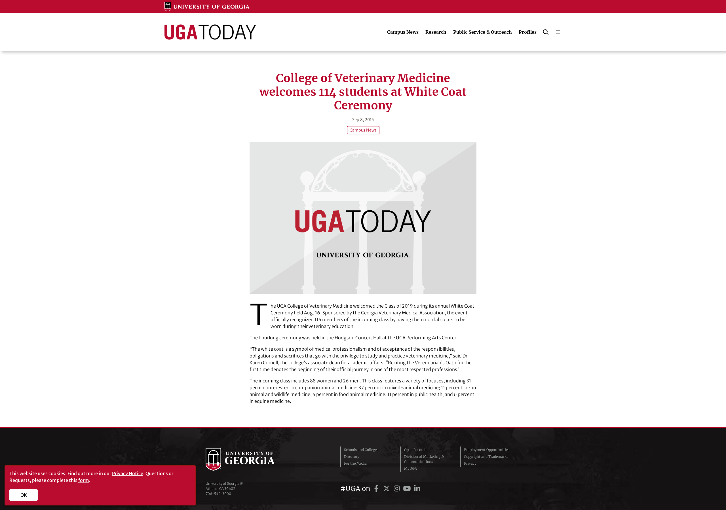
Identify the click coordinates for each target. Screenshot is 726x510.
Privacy (470, 463)
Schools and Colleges (361, 450)
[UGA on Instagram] (397, 488)
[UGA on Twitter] (387, 488)
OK (23, 495)
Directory (351, 456)
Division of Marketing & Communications (424, 459)
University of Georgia (248, 459)
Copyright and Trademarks (486, 456)
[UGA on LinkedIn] (417, 488)
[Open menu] (558, 32)
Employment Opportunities (486, 450)
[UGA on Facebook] (377, 488)
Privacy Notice (127, 473)
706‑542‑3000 (218, 494)
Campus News (363, 130)
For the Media (355, 463)
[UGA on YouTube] (408, 488)
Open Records (415, 450)
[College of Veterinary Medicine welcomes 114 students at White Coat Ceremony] (363, 217)
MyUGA (410, 468)
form (83, 480)
